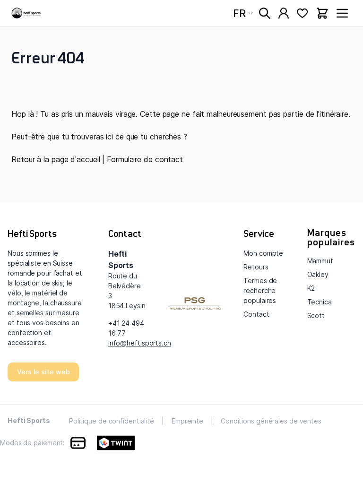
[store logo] (26, 13)
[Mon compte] (283, 13)
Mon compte (263, 253)
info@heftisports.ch (139, 343)
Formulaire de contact (145, 159)
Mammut (320, 261)
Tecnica (319, 302)
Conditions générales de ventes (271, 421)
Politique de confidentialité (111, 421)
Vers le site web (43, 372)
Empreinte (187, 421)
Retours (255, 267)
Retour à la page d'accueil (55, 159)
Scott (316, 315)
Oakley (317, 274)
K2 (311, 288)
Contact (256, 314)
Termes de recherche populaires (260, 290)
